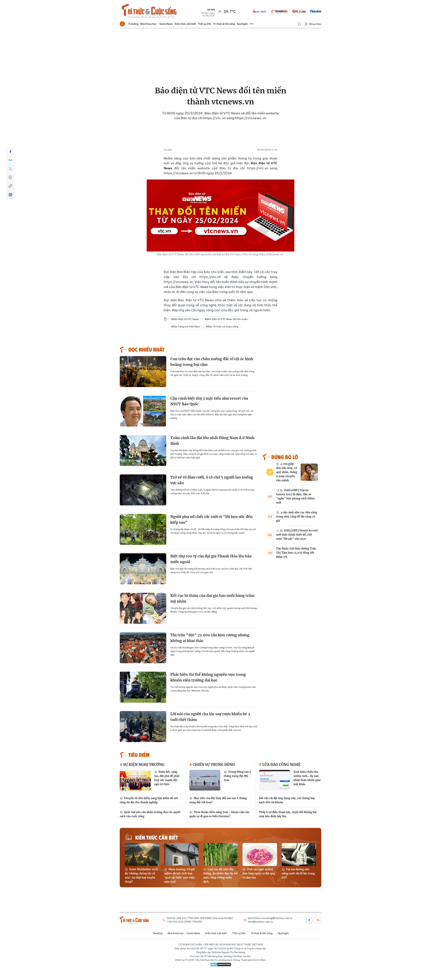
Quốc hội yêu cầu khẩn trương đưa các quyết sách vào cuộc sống (150, 814)
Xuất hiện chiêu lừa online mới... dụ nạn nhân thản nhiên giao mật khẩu (307, 778)
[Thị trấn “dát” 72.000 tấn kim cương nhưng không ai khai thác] (143, 647)
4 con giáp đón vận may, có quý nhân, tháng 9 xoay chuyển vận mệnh (286, 472)
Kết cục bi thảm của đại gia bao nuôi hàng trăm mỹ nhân (212, 598)
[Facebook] (10, 151)
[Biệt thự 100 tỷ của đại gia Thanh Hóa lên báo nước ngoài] (143, 568)
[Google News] (10, 194)
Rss (317, 920)
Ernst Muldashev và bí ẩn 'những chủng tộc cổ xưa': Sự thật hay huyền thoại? (141, 875)
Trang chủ (122, 24)
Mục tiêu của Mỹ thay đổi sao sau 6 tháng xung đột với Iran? (218, 800)
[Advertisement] (220, 54)
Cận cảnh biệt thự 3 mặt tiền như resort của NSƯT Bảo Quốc (209, 401)
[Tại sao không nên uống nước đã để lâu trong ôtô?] (299, 854)
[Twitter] (10, 169)
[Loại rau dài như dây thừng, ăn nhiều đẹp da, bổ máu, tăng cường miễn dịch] (220, 854)
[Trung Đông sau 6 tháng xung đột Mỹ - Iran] (204, 780)
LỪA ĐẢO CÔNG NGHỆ (280, 764)
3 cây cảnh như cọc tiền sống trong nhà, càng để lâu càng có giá (296, 516)
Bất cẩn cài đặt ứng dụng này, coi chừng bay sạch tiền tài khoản (287, 800)
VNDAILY (279, 11)
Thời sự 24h (204, 23)
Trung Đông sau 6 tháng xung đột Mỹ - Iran (237, 776)
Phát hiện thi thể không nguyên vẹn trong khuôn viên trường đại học (208, 677)
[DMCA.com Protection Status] (220, 964)
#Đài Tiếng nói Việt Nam (185, 326)
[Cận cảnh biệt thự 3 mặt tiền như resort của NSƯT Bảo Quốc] (143, 411)
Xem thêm (251, 24)
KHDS (259, 11)
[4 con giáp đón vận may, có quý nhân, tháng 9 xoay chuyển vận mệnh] (309, 472)
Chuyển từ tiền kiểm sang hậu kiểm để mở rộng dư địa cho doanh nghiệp (149, 800)
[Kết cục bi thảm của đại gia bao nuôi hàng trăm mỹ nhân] (143, 608)
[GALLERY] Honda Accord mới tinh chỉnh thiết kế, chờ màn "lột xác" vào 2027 (296, 534)
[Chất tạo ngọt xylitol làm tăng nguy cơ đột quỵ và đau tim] (260, 854)
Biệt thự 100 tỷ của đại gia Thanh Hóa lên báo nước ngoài (211, 559)
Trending (133, 23)
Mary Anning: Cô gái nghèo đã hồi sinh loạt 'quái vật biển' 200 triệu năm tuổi (179, 875)
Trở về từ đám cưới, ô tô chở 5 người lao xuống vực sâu (211, 480)
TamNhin (315, 11)
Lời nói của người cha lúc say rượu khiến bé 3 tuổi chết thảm (210, 717)
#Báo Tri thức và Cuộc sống (222, 326)
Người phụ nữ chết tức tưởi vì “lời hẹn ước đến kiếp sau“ (211, 519)
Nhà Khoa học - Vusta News (156, 23)
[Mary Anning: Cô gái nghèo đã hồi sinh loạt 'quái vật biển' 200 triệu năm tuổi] (181, 854)
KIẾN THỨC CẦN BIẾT (156, 837)
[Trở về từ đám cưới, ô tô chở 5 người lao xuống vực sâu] (143, 489)
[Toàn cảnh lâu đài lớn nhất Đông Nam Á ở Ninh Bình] (143, 450)
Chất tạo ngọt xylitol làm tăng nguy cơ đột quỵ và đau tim (259, 873)
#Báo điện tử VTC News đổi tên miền (226, 319)
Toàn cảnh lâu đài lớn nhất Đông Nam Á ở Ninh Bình (212, 440)
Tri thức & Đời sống (224, 23)
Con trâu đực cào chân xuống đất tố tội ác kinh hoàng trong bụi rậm (211, 362)
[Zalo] (10, 160)
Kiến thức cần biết (185, 23)
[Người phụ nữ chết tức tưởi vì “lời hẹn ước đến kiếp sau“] (143, 529)
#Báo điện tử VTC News (185, 319)
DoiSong (299, 11)
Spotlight (242, 23)
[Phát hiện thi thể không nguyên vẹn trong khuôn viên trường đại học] (143, 687)
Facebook (309, 920)
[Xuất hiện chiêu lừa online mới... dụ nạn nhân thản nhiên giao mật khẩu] (274, 780)
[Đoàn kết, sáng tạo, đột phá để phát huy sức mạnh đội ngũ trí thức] (135, 780)
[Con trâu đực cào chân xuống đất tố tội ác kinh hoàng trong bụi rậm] (143, 371)
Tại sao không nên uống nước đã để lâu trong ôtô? (298, 873)
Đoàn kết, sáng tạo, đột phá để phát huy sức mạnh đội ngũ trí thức (167, 778)
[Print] (10, 177)
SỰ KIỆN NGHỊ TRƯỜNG (143, 764)
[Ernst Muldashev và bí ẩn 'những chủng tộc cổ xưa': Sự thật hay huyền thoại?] (142, 854)
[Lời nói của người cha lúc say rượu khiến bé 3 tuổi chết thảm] (143, 726)
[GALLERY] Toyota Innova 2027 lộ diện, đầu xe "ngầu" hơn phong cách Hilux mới (295, 496)
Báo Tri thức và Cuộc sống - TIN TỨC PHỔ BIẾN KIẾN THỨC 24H (149, 11)
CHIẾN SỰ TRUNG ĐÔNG (213, 764)
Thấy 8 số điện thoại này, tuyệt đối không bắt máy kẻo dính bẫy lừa (288, 814)
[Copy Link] (10, 186)
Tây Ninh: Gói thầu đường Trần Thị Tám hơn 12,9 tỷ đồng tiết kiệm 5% (296, 552)
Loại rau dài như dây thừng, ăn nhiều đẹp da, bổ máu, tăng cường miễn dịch (220, 875)
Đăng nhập (315, 24)
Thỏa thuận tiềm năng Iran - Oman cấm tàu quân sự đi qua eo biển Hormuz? (219, 814)
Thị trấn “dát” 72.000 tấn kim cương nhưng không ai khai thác (209, 638)
